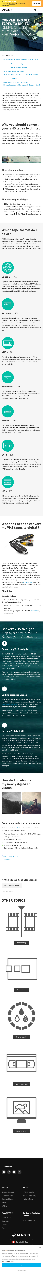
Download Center (8, 1199)
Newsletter (5, 1221)
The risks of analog (16, 64)
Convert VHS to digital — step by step (16, 82)
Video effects (21, 990)
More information (29, 1220)
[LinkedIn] (14, 1172)
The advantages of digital (18, 68)
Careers (4, 1224)
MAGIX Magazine (28, 1192)
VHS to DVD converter (11, 885)
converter (34, 611)
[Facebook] (20, 1172)
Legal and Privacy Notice (8, 1261)
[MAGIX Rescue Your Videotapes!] (21, 867)
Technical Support (8, 1192)
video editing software (9, 704)
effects (19, 828)
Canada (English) (22, 1242)
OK (21, 1265)
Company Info (6, 1217)
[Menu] (40, 10)
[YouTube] (4, 1172)
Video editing (21, 943)
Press (3, 1228)
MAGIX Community (29, 1195)
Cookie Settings (21, 1270)
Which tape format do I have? (13, 71)
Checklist (14, 78)
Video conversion (21, 1084)
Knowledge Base (7, 1195)
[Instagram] (9, 1172)
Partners (4, 1202)
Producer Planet (28, 1199)
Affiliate (4, 1206)
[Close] (40, 1247)
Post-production (21, 1131)
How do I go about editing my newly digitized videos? (21, 85)
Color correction (21, 1037)
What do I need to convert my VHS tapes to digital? (21, 74)
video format (27, 582)
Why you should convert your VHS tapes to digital (20, 59)
